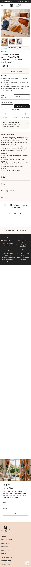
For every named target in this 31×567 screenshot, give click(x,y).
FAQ (2, 198)
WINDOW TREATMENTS (8, 540)
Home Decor (4, 51)
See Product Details (6, 102)
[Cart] (28, 5)
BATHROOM (5, 550)
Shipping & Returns (8, 191)
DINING (3, 554)
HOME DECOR (6, 543)
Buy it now (15, 109)
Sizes (3, 184)
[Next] (29, 1)
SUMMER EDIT (6, 564)
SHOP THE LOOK (6, 557)
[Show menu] (2, 5)
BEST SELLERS (6, 561)
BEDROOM (4, 547)
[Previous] (2, 1)
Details (3, 177)
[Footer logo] (5, 528)
